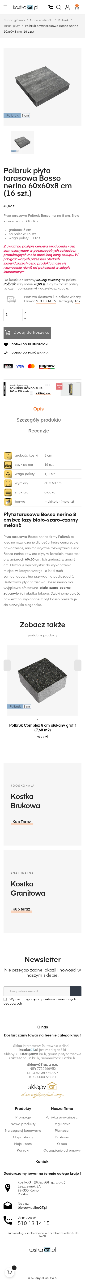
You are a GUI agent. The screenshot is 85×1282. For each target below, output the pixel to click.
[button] (22, 822)
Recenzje (38, 431)
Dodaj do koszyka (31, 333)
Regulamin (62, 1124)
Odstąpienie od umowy (62, 1150)
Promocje (23, 1117)
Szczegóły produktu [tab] (39, 420)
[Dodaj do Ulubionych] (38, 718)
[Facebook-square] (33, 1270)
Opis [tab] (38, 409)
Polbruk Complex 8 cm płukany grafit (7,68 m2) (42, 728)
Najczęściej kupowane (23, 1130)
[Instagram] (42, 1270)
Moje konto (23, 1144)
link (77, 301)
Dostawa (62, 1137)
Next (77, 665)
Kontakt (23, 1150)
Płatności (62, 1130)
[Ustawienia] (67, 7)
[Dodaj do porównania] (45, 718)
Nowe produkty (23, 1124)
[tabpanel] (42, 697)
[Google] (51, 1270)
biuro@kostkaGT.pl (32, 1207)
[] (9, 1272)
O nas (62, 1144)
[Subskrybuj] (75, 991)
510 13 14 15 (46, 301)
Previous (7, 665)
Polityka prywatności (62, 1117)
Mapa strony (23, 1137)
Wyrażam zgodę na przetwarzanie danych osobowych (40, 1001)
